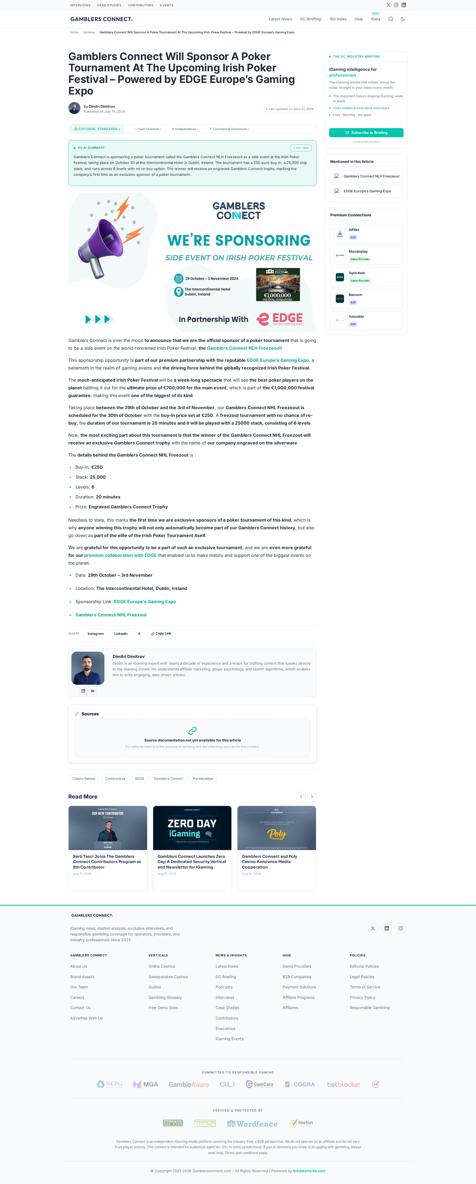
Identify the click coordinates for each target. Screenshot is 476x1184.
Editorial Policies (364, 966)
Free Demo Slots (163, 1007)
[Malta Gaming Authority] (145, 1084)
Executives (225, 1028)
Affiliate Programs (299, 997)
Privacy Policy (362, 997)
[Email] (92, 691)
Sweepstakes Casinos (168, 976)
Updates (89, 32)
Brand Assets (82, 976)
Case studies (343, 108)
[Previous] (301, 796)
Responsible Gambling (370, 1007)
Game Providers (297, 966)
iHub (359, 19)
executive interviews (373, 108)
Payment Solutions (299, 987)
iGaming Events (230, 1038)
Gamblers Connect (168, 778)
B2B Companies (297, 976)
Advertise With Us (86, 1018)
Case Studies (109, 5)
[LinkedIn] (404, 5)
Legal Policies (362, 976)
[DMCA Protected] (205, 1123)
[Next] (312, 796)
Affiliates (290, 1007)
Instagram (96, 634)
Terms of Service (365, 987)
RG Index (338, 19)
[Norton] (301, 1123)
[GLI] (228, 1084)
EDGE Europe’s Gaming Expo (278, 360)
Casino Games (83, 778)
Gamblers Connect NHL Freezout (111, 614)
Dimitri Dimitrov (102, 106)
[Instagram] (396, 5)
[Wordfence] (252, 1123)
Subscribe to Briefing (369, 133)
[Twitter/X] (388, 5)
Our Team (79, 987)
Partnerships (203, 778)
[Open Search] (391, 19)
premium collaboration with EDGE (120, 555)
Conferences (115, 778)
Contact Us (80, 1007)
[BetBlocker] (344, 1084)
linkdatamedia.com (309, 1171)
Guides (154, 987)
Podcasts (224, 987)
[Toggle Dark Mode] (402, 19)
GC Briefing (310, 19)
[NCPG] (109, 1084)
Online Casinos (161, 966)
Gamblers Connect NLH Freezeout (244, 348)
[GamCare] (259, 1084)
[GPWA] (173, 1123)
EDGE (139, 778)
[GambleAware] (189, 1084)
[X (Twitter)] (373, 928)
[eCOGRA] (300, 1084)
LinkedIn (121, 634)
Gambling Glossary (165, 997)
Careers (77, 997)
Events (166, 5)
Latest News (280, 19)
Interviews (80, 5)
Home (74, 32)
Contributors (141, 5)
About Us (78, 966)
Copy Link (163, 633)
